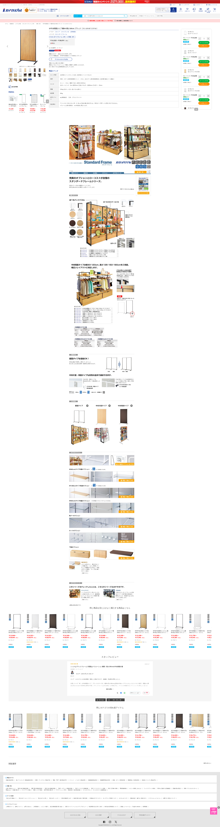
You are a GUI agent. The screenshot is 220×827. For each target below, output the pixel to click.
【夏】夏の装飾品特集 (36, 788)
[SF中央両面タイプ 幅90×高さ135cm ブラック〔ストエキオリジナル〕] (143, 721)
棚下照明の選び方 (48, 790)
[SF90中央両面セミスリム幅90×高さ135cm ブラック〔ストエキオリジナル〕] (179, 622)
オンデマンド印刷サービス (109, 798)
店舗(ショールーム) (212, 4)
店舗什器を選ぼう (177, 788)
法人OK (47, 11)
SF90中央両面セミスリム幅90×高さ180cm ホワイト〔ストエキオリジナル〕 (70, 632)
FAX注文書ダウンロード (144, 815)
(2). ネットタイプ (192, 52)
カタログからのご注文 (75, 815)
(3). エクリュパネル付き (194, 71)
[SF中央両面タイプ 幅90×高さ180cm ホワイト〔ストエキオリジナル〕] (35, 622)
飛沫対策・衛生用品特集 (74, 790)
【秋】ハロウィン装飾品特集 (65, 788)
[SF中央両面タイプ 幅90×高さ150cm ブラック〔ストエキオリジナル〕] (161, 721)
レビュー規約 (44, 806)
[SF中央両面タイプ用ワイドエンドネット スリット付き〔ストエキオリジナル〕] (34, 98)
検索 (124, 16)
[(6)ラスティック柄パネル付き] (27, 46)
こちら (168, 10)
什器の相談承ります (66, 798)
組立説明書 (15, 86)
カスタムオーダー (123, 798)
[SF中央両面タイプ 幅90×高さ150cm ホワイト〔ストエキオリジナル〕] (107, 721)
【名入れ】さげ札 (41, 798)
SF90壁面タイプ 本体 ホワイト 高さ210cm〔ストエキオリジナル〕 (34, 732)
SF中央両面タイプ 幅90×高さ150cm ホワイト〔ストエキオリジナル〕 (107, 732)
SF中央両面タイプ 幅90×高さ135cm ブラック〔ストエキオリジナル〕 (143, 732)
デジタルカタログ (121, 815)
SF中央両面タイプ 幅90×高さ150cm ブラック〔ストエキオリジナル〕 (161, 732)
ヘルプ (173, 4)
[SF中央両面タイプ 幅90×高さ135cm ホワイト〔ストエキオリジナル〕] (197, 622)
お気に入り (187, 11)
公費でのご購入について (169, 798)
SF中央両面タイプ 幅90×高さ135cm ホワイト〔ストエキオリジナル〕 (197, 632)
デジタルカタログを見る (61, 59)
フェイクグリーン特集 (149, 788)
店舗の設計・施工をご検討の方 (138, 798)
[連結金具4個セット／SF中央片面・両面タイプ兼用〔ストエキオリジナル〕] (13, 98)
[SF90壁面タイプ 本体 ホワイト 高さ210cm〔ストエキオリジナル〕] (35, 721)
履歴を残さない (207, 763)
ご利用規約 (36, 806)
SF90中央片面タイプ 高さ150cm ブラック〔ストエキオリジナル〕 (52, 732)
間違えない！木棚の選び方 (12, 790)
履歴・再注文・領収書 (208, 11)
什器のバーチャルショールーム (147, 16)
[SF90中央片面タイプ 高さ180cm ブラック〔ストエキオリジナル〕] (143, 622)
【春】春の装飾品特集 (22, 788)
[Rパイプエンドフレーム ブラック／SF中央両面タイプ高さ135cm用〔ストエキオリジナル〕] (45, 98)
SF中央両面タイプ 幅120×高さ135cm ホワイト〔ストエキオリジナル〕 (197, 732)
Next (47, 46)
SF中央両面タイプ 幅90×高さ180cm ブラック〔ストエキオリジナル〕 (53, 632)
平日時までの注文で (48, 9)
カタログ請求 (98, 815)
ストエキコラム (87, 790)
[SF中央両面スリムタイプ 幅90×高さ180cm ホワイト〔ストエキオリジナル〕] (107, 622)
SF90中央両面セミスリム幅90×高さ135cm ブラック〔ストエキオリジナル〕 (179, 632)
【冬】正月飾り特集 (112, 788)
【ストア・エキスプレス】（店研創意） (66, 31)
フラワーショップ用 (61, 790)
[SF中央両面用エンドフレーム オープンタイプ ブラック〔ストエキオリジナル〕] (23, 98)
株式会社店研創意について (111, 806)
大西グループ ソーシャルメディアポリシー (75, 806)
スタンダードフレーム (61, 34)
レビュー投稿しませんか (135, 788)
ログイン (181, 11)
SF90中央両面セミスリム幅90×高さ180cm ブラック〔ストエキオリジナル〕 (89, 632)
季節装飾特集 (123, 788)
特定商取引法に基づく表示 (95, 806)
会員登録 (173, 11)
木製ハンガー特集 (37, 790)
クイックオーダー (185, 4)
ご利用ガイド (9, 806)
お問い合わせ (27, 806)
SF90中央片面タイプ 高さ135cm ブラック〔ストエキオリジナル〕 (16, 732)
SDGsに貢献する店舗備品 (163, 788)
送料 (194, 11)
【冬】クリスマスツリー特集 (98, 788)
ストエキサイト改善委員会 (99, 790)
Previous (7, 46)
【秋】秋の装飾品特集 (49, 788)
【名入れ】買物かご (11, 798)
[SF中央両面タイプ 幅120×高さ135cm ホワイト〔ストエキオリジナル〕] (197, 721)
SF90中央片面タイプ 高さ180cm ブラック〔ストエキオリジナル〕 (142, 632)
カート (214, 11)
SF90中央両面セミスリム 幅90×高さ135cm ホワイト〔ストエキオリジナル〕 (161, 632)
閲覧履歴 (201, 11)
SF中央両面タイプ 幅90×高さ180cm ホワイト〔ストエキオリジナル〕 (35, 632)
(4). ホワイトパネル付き (194, 90)
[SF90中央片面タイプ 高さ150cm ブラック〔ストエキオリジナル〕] (53, 721)
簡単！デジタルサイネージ (190, 788)
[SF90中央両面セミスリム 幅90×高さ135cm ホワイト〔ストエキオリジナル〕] (161, 622)
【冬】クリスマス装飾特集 (81, 788)
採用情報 (145, 806)
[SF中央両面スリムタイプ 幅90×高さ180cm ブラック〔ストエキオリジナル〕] (17, 622)
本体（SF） (72, 37)
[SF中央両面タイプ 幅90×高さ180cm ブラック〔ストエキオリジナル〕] (53, 622)
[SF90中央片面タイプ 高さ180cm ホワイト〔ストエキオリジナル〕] (125, 622)
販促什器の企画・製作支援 (80, 798)
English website (136, 806)
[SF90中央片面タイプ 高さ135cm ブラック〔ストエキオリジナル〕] (17, 721)
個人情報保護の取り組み (56, 806)
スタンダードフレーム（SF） (58, 37)
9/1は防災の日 (133, 16)
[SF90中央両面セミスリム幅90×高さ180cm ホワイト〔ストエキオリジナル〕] (71, 622)
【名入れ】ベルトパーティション (26, 798)
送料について (18, 806)
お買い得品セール (10, 788)
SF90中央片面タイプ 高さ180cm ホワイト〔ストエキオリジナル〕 (124, 632)
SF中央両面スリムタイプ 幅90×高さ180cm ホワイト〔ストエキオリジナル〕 (107, 632)
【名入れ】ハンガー (54, 798)
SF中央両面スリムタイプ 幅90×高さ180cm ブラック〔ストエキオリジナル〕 (16, 632)
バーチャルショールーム (154, 798)
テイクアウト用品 (26, 790)
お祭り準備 (160, 16)
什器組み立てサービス (95, 798)
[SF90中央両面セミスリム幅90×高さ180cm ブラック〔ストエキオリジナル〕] (89, 622)
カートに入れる (204, 42)
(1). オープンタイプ (192, 33)
